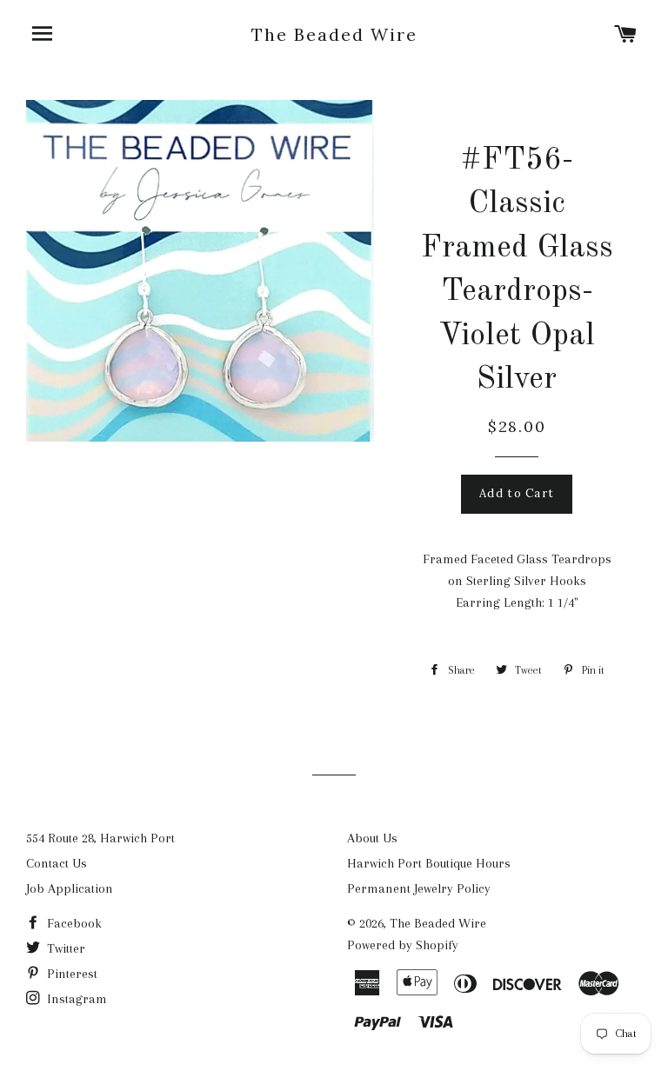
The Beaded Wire (334, 34)
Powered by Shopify (402, 945)
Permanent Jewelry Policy (419, 888)
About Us (372, 838)
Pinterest (70, 973)
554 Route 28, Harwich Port (100, 838)
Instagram (75, 999)
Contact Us (56, 863)
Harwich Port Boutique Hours (429, 863)
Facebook (72, 923)
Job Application (69, 888)
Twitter (64, 948)
